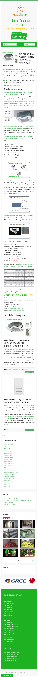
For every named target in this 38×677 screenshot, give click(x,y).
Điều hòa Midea (8, 468)
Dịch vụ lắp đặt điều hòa (10, 660)
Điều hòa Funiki (8, 453)
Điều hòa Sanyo (8, 480)
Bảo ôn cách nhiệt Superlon (11, 506)
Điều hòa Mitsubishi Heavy (11, 472)
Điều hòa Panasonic (14, 85)
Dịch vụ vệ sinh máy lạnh (10, 656)
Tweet (5, 435)
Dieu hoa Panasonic (10, 126)
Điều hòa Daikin (8, 446)
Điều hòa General (8, 457)
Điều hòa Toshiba (8, 487)
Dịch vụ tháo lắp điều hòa (10, 658)
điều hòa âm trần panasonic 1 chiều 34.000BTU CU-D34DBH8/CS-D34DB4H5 (19, 78)
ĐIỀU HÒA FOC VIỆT (20, 22)
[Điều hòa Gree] (16, 581)
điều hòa (25, 71)
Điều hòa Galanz (8, 455)
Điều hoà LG (9, 430)
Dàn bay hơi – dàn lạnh (10, 504)
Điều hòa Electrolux (9, 449)
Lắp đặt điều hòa (10, 180)
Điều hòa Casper (8, 444)
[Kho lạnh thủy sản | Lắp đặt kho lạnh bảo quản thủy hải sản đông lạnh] (27, 533)
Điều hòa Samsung (9, 478)
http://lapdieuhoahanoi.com (16, 310)
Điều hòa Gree (8, 459)
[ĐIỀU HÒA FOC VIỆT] (20, 10)
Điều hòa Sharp (8, 482)
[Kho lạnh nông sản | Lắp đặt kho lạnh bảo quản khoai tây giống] (10, 552)
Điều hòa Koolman (9, 463)
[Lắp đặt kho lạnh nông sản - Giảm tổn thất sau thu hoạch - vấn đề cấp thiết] (27, 552)
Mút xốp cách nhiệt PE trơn (11, 498)
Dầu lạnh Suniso (8, 502)
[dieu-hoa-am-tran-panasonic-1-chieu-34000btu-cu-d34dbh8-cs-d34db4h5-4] (10, 52)
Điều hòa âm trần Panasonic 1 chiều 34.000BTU (19, 215)
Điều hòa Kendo (8, 461)
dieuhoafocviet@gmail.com (15, 308)
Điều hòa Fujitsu (8, 451)
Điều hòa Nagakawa (9, 474)
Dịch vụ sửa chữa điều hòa (11, 654)
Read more (29, 372)
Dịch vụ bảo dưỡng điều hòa (11, 652)
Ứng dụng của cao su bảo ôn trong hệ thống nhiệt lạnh (18, 500)
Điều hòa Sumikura (9, 485)
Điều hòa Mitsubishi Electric (11, 470)
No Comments (23, 369)
